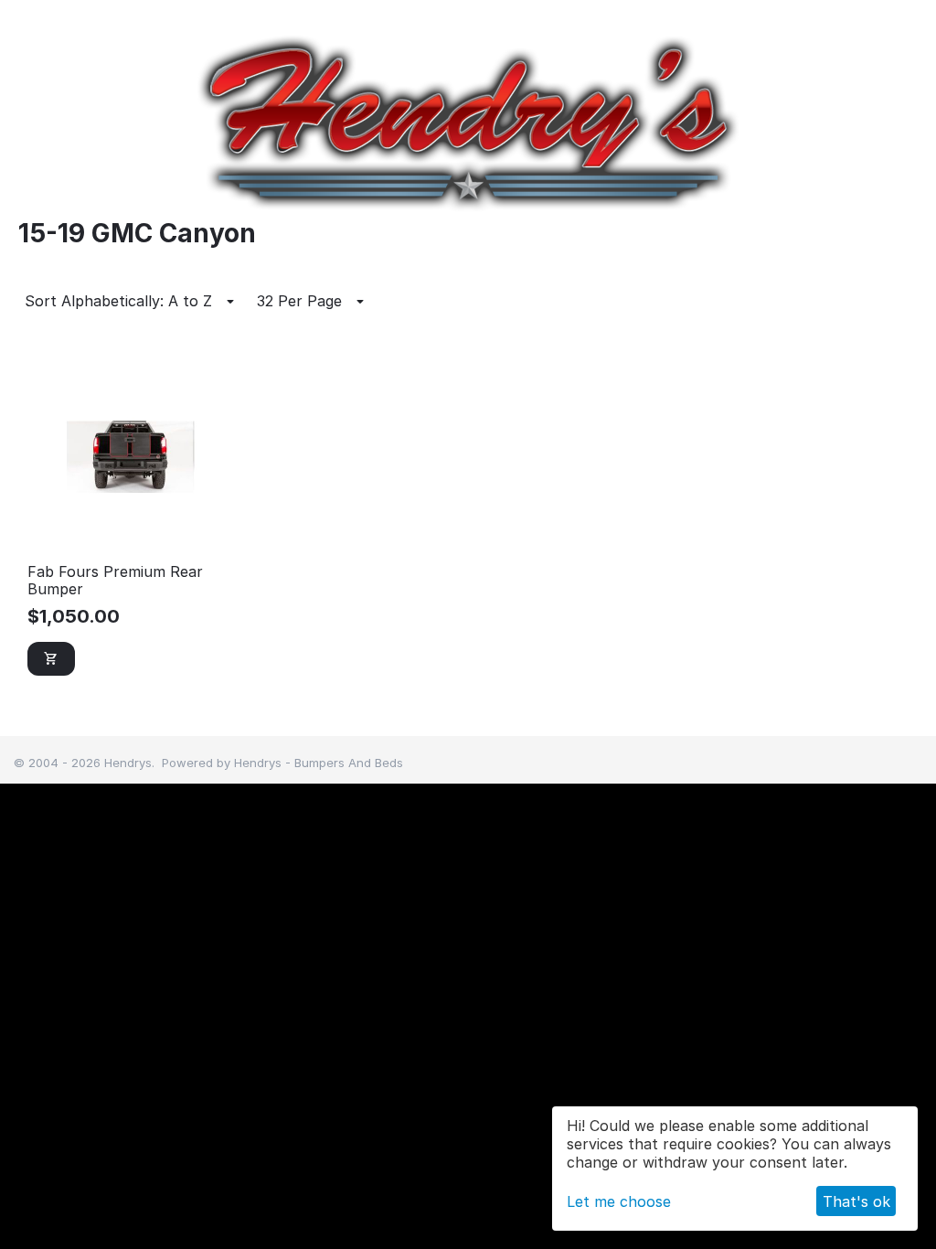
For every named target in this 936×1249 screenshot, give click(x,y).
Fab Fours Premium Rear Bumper (115, 580)
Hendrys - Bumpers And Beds (318, 762)
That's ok (856, 1201)
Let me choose (619, 1201)
